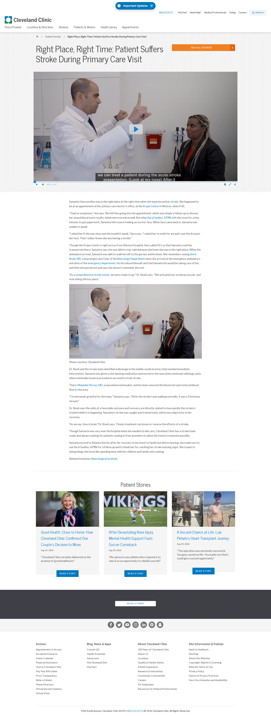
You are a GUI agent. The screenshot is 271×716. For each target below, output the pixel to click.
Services (63, 27)
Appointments (130, 27)
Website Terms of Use (201, 666)
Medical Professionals (215, 12)
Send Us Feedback (199, 649)
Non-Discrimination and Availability (208, 680)
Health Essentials (96, 653)
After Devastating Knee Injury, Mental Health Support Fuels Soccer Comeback (131, 538)
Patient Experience (148, 666)
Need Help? (195, 12)
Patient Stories (53, 36)
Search (259, 12)
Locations (143, 658)
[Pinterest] (152, 625)
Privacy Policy (196, 671)
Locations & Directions (40, 27)
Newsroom (93, 658)
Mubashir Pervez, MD (90, 385)
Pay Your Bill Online (46, 671)
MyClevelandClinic (97, 662)
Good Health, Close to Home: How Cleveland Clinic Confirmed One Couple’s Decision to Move (67, 538)
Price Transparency (46, 675)
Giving (232, 12)
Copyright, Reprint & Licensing (205, 662)
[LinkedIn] (144, 625)
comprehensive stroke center (92, 275)
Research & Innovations (150, 671)
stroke (174, 201)
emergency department (101, 263)
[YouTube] (127, 625)
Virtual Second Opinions (49, 688)
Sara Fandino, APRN (159, 217)
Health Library (109, 27)
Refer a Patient (44, 680)
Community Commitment (151, 675)
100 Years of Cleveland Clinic (153, 649)
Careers (243, 12)
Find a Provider (13, 27)
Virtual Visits (43, 693)
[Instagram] (135, 625)
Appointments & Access (49, 649)
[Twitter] (119, 625)
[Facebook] (111, 625)
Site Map (193, 653)
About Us (143, 653)
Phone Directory (45, 684)
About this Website (199, 658)
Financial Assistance (47, 662)
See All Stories (201, 47)
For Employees (146, 684)
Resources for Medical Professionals (157, 688)
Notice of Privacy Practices (203, 675)
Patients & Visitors (84, 27)
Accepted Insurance (46, 653)
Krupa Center (151, 206)
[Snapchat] (160, 625)
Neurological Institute (104, 458)
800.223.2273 (166, 12)
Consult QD (93, 649)
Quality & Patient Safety (151, 662)
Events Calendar (44, 658)
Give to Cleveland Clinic (48, 666)
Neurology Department (131, 259)
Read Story (67, 573)
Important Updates (135, 6)
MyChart (182, 12)
